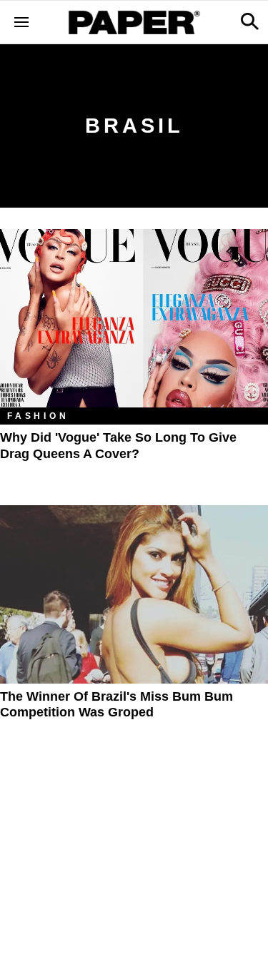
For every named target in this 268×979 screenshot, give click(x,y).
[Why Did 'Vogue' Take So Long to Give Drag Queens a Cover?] (134, 318)
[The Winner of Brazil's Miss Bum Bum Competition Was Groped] (134, 594)
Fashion (38, 416)
